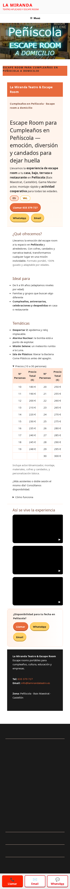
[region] (35, 860)
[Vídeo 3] (38, 591)
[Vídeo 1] (38, 529)
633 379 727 (25, 679)
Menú (37, 18)
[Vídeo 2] (38, 560)
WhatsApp (19, 218)
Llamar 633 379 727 (25, 207)
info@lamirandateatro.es (35, 683)
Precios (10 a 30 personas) (30, 366)
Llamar (20, 626)
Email (37, 218)
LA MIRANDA (18, 5)
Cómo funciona (24, 497)
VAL (25, 198)
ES (14, 198)
